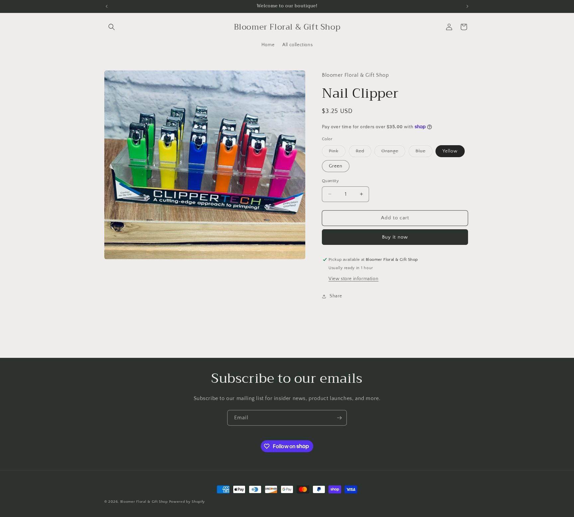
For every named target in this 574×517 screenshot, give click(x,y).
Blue (424, 152)
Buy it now (395, 237)
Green (335, 166)
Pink (337, 152)
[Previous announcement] (106, 6)
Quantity (330, 180)
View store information (353, 278)
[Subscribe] (339, 418)
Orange (393, 152)
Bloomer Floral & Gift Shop (144, 502)
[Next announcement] (467, 6)
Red (363, 152)
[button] (111, 27)
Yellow (450, 151)
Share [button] (336, 296)
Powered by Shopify (187, 502)
